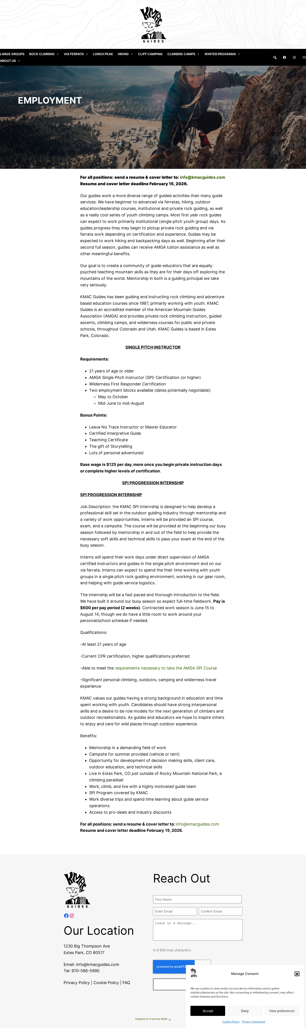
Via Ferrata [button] (74, 54)
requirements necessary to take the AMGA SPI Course (166, 668)
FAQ (126, 982)
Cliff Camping (150, 54)
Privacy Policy (77, 982)
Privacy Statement (253, 1021)
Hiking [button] (123, 54)
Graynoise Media (158, 1018)
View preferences (282, 1011)
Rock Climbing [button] (42, 54)
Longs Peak (103, 54)
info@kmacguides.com (202, 177)
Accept (208, 1011)
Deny (245, 1011)
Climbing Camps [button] (181, 54)
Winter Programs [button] (220, 54)
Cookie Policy (231, 1021)
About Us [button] (8, 61)
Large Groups (12, 54)
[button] (297, 974)
